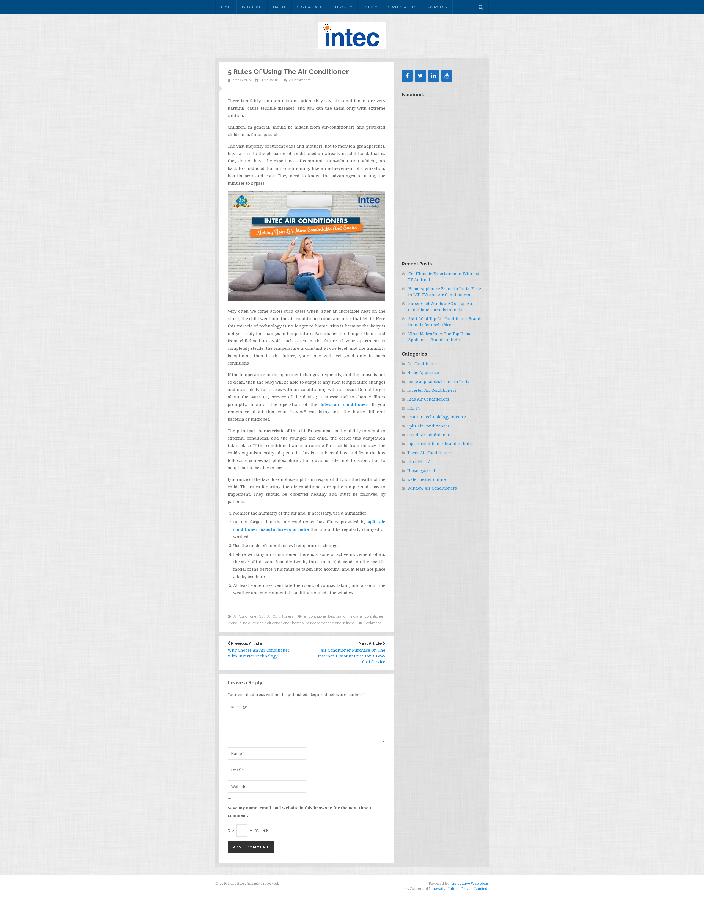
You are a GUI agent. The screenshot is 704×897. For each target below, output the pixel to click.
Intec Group (241, 80)
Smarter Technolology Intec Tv (436, 417)
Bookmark (372, 623)
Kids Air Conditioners (428, 399)
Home (226, 7)
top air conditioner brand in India (440, 443)
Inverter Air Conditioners (432, 390)
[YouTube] (446, 76)
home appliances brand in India (438, 381)
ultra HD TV (418, 461)
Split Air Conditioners (276, 616)
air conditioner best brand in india (331, 616)
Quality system (401, 7)
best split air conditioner (271, 623)
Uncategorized (421, 470)
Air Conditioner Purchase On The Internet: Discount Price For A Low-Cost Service (351, 652)
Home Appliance (423, 372)
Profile (279, 7)
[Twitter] (420, 76)
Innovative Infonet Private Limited (458, 888)
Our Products (309, 7)
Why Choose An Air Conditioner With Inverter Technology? (259, 650)
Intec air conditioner (344, 404)
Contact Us (437, 7)
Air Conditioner (245, 616)
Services (340, 7)
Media (368, 7)
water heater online (426, 479)
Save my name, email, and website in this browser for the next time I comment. (299, 811)
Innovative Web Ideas (470, 883)
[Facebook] (407, 76)
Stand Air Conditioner (428, 434)
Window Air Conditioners (432, 488)
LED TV (413, 408)
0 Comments (299, 80)
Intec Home (252, 7)
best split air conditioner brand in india (323, 623)
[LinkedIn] (433, 76)
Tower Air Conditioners (429, 452)
